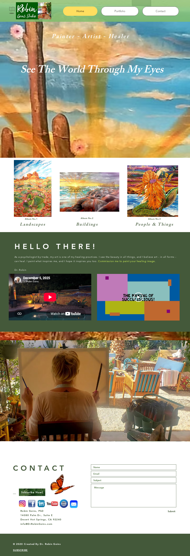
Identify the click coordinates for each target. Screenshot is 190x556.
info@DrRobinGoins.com (36, 523)
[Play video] (138, 297)
